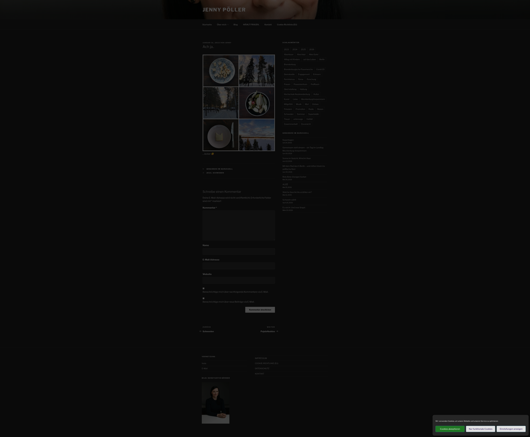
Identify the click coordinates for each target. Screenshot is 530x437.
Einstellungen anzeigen (511, 429)
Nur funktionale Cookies (480, 429)
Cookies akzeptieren (450, 429)
